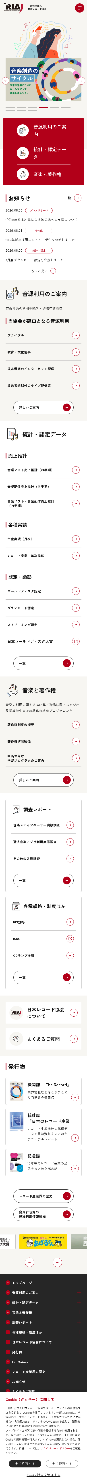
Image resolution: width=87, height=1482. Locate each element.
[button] (5, 80)
